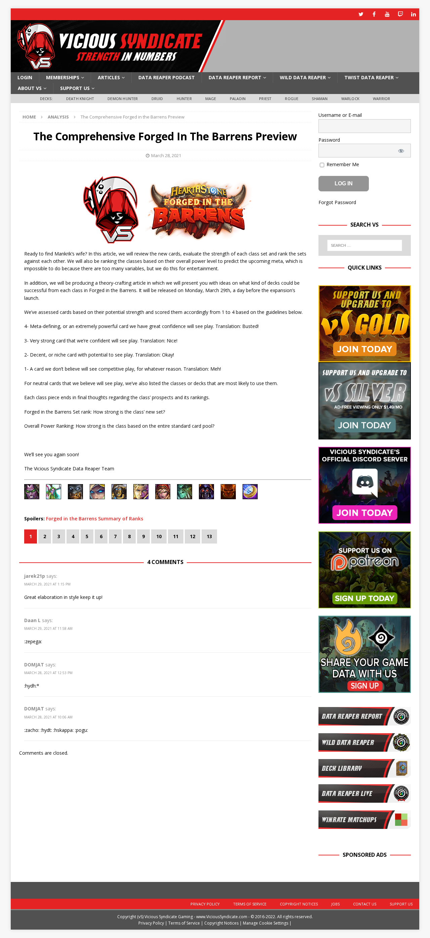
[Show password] (401, 150)
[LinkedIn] (413, 14)
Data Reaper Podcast (166, 77)
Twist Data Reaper (369, 77)
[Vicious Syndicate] (118, 68)
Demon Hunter (123, 98)
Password (329, 140)
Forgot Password (337, 202)
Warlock (350, 98)
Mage (210, 98)
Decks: (46, 98)
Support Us (75, 88)
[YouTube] (387, 14)
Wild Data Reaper (303, 77)
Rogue (291, 98)
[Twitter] (361, 14)
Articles (109, 77)
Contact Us (364, 903)
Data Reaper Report (235, 77)
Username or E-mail (340, 115)
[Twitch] (400, 14)
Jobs (335, 903)
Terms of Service (249, 903)
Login (24, 77)
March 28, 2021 (166, 155)
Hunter (184, 98)
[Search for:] (364, 245)
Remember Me (342, 164)
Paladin (238, 98)
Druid (157, 98)
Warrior (381, 98)
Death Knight (80, 98)
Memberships (62, 77)
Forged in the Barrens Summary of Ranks (94, 518)
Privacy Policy (205, 903)
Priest (265, 98)
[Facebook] (374, 14)
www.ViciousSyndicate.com (221, 917)
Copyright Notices (299, 903)
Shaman (320, 98)
